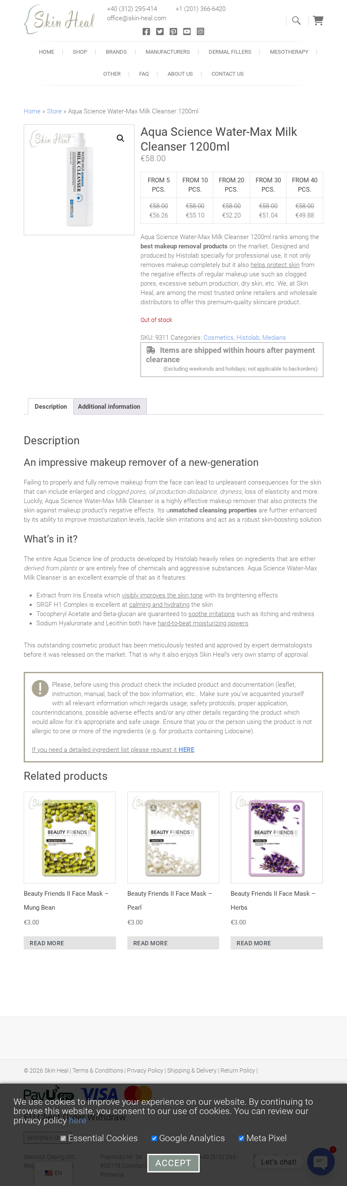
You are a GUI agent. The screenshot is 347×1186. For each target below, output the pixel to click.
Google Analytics (191, 1138)
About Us (180, 74)
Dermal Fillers (230, 52)
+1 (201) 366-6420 (201, 9)
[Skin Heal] (64, 19)
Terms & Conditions (97, 1070)
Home (46, 52)
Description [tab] (51, 406)
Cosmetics (219, 337)
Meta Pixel (265, 1138)
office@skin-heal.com (136, 18)
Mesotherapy (289, 52)
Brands (116, 52)
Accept (173, 1163)
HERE (186, 750)
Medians (274, 337)
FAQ (144, 74)
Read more (47, 943)
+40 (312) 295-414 (132, 9)
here (77, 1120)
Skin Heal (56, 1070)
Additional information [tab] (109, 406)
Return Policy (237, 1070)
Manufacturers (168, 52)
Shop (80, 52)
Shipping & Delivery (192, 1070)
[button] (120, 138)
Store (54, 111)
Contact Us (228, 74)
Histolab (248, 337)
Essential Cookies (102, 1138)
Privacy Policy (145, 1070)
